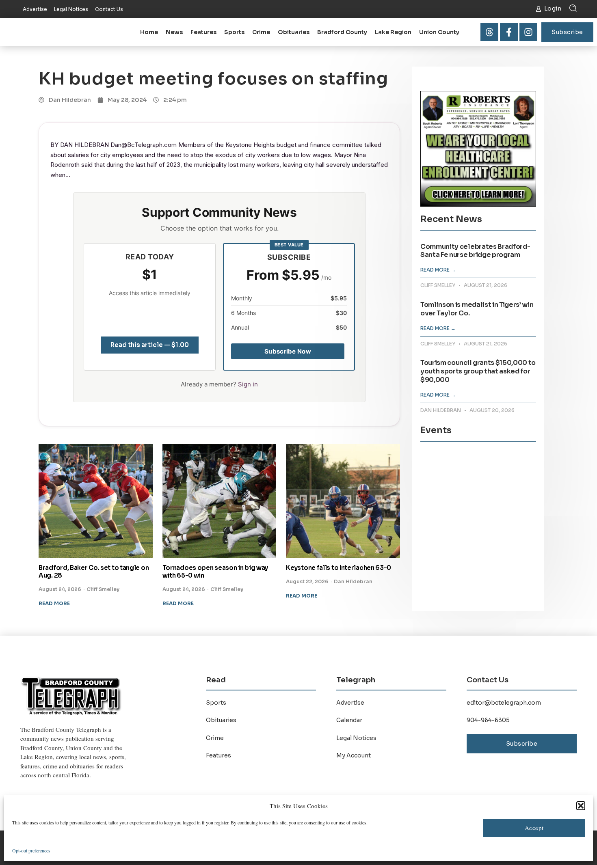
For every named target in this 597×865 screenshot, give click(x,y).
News (174, 32)
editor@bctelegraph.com (504, 702)
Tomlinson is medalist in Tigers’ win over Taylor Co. (476, 308)
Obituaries (293, 32)
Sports (234, 32)
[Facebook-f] (509, 32)
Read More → (438, 270)
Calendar (349, 720)
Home (149, 32)
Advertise (350, 702)
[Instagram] (528, 32)
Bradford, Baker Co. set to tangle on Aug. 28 (94, 571)
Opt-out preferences (31, 850)
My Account (353, 755)
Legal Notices (356, 738)
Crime (261, 32)
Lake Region (393, 32)
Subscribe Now (287, 351)
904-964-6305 (488, 720)
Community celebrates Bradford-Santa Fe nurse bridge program (475, 250)
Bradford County (342, 32)
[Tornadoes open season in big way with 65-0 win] (219, 501)
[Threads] (489, 32)
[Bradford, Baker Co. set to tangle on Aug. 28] (96, 501)
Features (203, 32)
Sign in (248, 384)
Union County (439, 32)
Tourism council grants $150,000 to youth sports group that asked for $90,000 (478, 371)
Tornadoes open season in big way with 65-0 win (215, 571)
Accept (534, 828)
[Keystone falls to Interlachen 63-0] (343, 501)
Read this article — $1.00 (149, 345)
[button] (581, 806)
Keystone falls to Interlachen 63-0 (338, 568)
